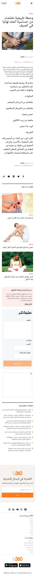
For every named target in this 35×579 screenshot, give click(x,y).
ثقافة (31, 525)
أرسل (17, 495)
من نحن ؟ (30, 540)
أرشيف (31, 552)
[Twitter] (21, 509)
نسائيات (31, 13)
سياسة (31, 518)
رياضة (31, 530)
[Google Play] (11, 565)
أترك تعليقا (17, 363)
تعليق (29, 320)
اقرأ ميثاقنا (28, 304)
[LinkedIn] (13, 509)
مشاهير (31, 532)
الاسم (29, 344)
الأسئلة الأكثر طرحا (28, 542)
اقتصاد (31, 520)
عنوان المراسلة (25, 352)
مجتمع (31, 523)
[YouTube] (17, 509)
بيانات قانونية (30, 547)
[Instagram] (9, 509)
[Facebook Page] (25, 509)
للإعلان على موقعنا (28, 545)
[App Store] (25, 565)
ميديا (32, 527)
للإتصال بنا (30, 549)
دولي (32, 534)
